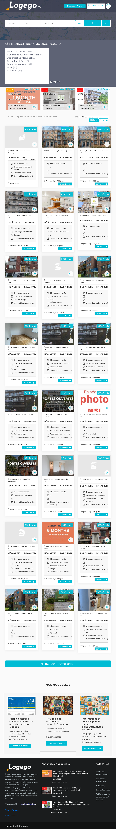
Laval (9, 67)
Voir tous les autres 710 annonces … (58, 663)
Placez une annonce (75, 6)
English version (11, 816)
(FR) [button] (39, 7)
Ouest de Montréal (17, 64)
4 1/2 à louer (14, 94)
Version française (12, 810)
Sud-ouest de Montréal (19, 58)
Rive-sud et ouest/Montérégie (23, 55)
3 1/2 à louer (84, 94)
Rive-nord (12, 70)
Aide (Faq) (100, 786)
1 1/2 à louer (14, 222)
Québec (17, 44)
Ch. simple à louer (17, 157)
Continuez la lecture (20, 746)
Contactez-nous (103, 790)
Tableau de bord (97, 5)
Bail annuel (30, 160)
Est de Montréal (15, 61)
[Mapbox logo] (55, 82)
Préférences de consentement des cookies (103, 797)
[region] (80, 66)
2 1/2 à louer (50, 287)
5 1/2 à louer (49, 94)
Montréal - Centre (16, 51)
